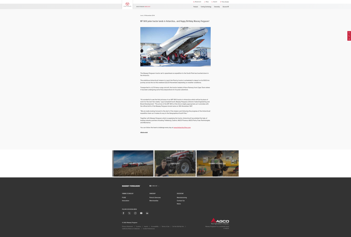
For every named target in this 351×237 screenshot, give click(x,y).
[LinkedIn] (147, 213)
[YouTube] (141, 213)
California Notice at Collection (131, 228)
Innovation (125, 201)
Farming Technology (206, 7)
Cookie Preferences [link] (149, 228)
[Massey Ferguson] (127, 4)
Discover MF (226, 7)
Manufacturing (182, 197)
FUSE (124, 197)
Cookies (138, 226)
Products (195, 7)
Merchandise (153, 201)
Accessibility (154, 226)
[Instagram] (135, 213)
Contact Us (181, 201)
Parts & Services (155, 197)
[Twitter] (129, 213)
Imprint (146, 226)
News (179, 204)
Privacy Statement (127, 226)
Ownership (217, 7)
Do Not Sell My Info (178, 226)
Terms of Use (165, 226)
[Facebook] (123, 213)
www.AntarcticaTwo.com (182, 127)
